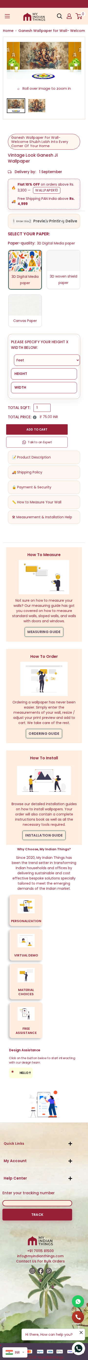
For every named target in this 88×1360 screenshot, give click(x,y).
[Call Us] (78, 1317)
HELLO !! (21, 1072)
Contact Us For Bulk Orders (40, 1261)
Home (8, 30)
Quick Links (14, 1143)
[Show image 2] (37, 105)
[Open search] (59, 16)
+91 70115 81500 (40, 1250)
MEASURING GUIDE (44, 631)
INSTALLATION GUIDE (44, 835)
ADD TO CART (36, 429)
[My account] (69, 16)
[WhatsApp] (78, 1301)
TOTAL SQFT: (19, 407)
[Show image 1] (16, 105)
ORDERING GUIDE (44, 733)
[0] (79, 16)
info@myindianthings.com (40, 1256)
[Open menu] (7, 16)
